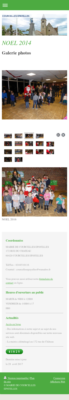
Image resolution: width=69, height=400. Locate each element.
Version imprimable (18, 378)
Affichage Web (57, 381)
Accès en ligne (13, 324)
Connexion (59, 378)
